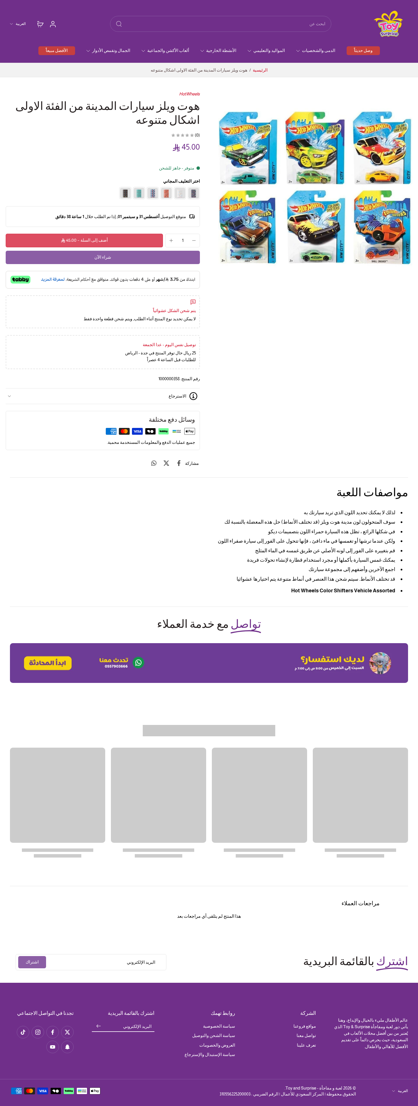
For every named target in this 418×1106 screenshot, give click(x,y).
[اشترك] (98, 1026)
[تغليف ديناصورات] (125, 193)
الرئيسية (260, 70)
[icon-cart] (40, 24)
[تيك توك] (23, 1032)
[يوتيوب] (52, 1047)
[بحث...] (119, 24)
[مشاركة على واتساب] (154, 463)
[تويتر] (67, 1032)
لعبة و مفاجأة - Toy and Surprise (313, 1088)
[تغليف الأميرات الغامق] (193, 193)
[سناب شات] (67, 1047)
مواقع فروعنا (304, 1026)
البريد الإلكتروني (137, 1026)
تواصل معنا (306, 1035)
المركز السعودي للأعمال (302, 1094)
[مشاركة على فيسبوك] (179, 463)
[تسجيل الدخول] (52, 24)
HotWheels (189, 93)
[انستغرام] (38, 1032)
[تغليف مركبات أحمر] (166, 193)
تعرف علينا (306, 1045)
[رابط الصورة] (209, 663)
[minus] (194, 240)
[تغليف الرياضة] (139, 193)
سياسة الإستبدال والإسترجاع (210, 1054)
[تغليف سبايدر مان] (152, 193)
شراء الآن (102, 257)
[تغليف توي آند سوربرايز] (180, 193)
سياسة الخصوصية (219, 1026)
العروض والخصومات (217, 1045)
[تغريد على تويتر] (166, 463)
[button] (84, 240)
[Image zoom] (315, 188)
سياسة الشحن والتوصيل (213, 1035)
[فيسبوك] (52, 1032)
